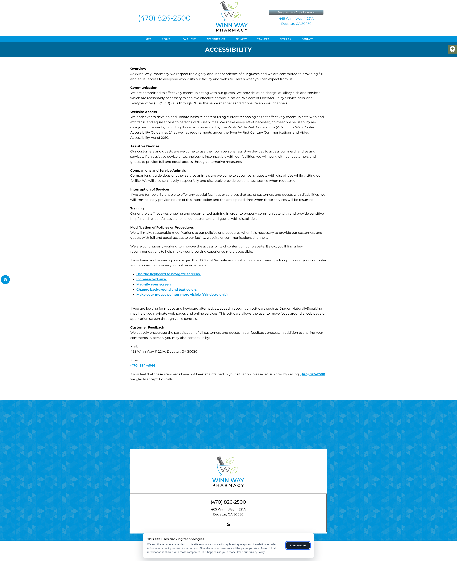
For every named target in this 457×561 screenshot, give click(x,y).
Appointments (216, 39)
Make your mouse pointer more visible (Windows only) (182, 295)
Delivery (241, 39)
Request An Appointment (296, 12)
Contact (307, 39)
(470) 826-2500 (164, 18)
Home (147, 39)
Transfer (263, 39)
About (166, 39)
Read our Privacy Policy (250, 552)
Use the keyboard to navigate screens (168, 274)
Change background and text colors (167, 290)
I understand (298, 545)
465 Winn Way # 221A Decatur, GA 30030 (296, 21)
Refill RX (285, 39)
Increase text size (151, 279)
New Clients (188, 39)
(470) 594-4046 (142, 365)
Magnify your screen (154, 284)
